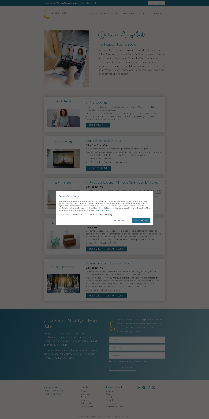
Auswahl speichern (121, 220)
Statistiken (78, 215)
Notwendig (65, 215)
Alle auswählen (141, 220)
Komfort (91, 215)
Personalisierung (105, 215)
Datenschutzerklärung (103, 210)
